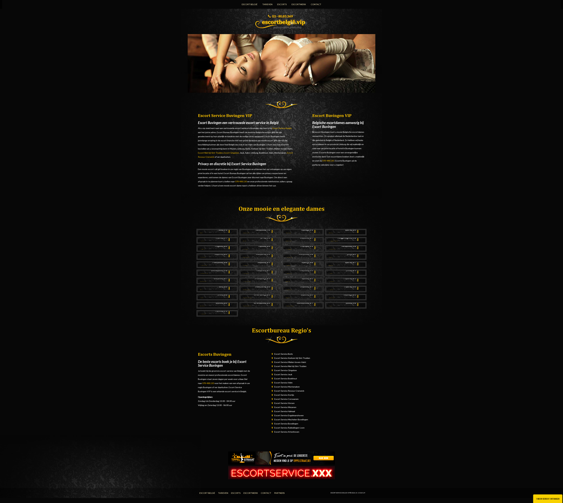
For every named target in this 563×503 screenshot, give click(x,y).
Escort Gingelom (231, 153)
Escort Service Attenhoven (286, 432)
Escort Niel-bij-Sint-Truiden (210, 153)
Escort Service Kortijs (284, 395)
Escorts (282, 4)
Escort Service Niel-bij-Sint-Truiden (290, 366)
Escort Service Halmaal (284, 411)
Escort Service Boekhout (285, 378)
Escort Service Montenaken (287, 386)
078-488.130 (241, 181)
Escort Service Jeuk (283, 374)
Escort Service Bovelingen (286, 423)
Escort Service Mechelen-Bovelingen (291, 419)
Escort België (249, 4)
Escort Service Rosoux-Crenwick (289, 391)
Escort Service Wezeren (285, 407)
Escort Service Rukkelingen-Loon (289, 427)
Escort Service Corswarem (286, 399)
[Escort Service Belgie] (281, 23)
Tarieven (267, 4)
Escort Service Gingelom (285, 370)
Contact (316, 4)
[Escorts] (281, 458)
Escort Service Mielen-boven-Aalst (290, 362)
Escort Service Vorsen (284, 403)
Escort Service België (282, 128)
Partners (279, 493)
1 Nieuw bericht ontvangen (547, 498)
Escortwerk (299, 4)
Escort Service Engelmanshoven (289, 415)
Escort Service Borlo (283, 354)
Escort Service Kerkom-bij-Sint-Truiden (292, 358)
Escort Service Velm (283, 382)
